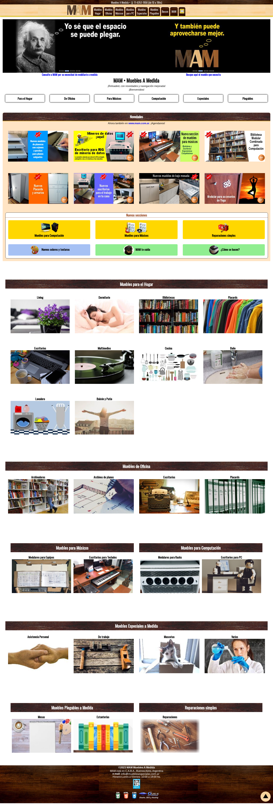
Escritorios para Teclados (103, 557)
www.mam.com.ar (138, 123)
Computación (159, 98)
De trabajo (103, 637)
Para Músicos (114, 98)
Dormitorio (104, 297)
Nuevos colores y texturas (55, 249)
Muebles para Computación (49, 235)
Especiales (203, 98)
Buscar (165, 11)
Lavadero (40, 399)
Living (40, 297)
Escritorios (40, 348)
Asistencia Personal (38, 637)
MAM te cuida (142, 249)
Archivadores (38, 477)
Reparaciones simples (224, 235)
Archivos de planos (104, 477)
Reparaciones (170, 717)
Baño (233, 348)
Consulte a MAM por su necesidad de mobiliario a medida (69, 75)
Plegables (248, 98)
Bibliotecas (169, 297)
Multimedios (104, 348)
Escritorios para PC (231, 557)
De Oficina (69, 98)
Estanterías (103, 717)
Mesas (41, 717)
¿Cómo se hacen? (229, 249)
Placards (232, 297)
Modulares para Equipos (41, 557)
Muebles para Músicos (137, 235)
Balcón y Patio (104, 399)
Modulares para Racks (170, 557)
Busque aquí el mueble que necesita (203, 75)
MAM (174, 11)
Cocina (168, 348)
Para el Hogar (25, 98)
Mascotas (169, 637)
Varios (234, 637)
